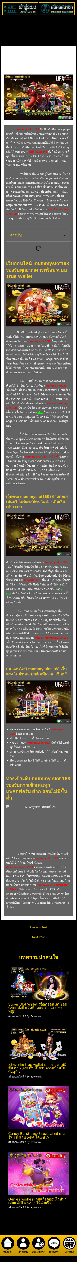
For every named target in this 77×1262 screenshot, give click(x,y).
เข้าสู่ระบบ (23, 1251)
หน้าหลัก (7, 1251)
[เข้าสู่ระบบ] (23, 1243)
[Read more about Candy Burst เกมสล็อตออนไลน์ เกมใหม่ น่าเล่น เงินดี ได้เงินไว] (38, 1107)
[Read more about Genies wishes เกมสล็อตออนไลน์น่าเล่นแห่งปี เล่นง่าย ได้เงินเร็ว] (38, 1172)
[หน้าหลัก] (7, 1243)
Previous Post (38, 927)
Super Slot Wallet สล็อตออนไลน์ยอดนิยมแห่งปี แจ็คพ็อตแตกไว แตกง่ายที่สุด (37, 1007)
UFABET (69, 1251)
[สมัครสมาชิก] (38, 1243)
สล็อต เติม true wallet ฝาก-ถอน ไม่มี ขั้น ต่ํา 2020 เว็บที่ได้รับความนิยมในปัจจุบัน (37, 1068)
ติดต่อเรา (54, 1251)
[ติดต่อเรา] (54, 1243)
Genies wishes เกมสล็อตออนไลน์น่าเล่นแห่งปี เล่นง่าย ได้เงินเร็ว (37, 1201)
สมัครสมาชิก (38, 1251)
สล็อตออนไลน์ (14, 70)
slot (40, 412)
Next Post (38, 937)
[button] (65, 235)
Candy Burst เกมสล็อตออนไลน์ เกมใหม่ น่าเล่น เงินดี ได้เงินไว (36, 1135)
